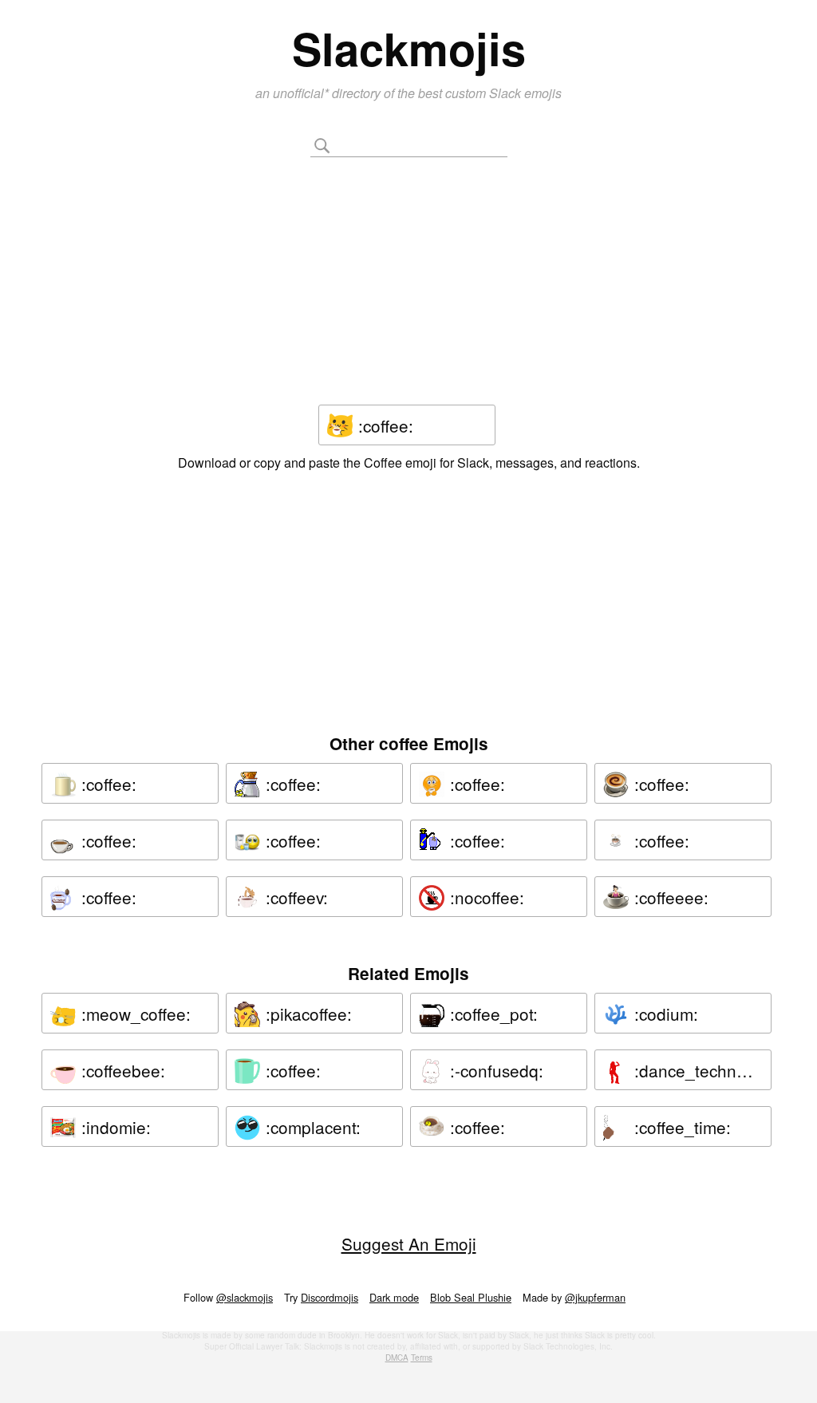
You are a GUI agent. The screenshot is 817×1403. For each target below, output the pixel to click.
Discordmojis (329, 1297)
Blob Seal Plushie (470, 1297)
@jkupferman (595, 1297)
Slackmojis (409, 48)
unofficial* (302, 93)
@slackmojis (244, 1297)
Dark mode (394, 1297)
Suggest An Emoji (408, 1243)
